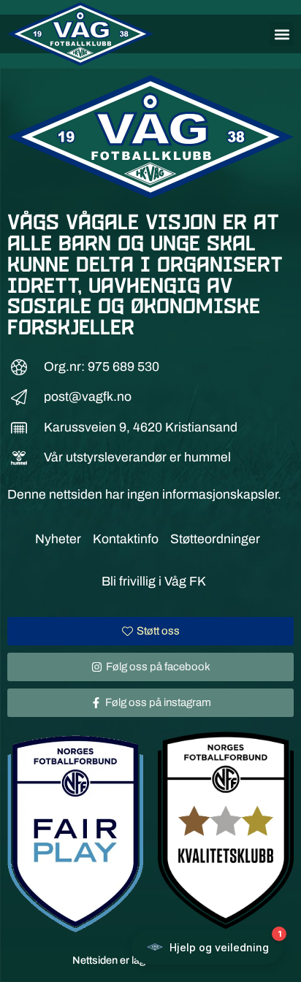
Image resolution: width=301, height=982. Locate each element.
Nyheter (58, 539)
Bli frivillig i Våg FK (154, 581)
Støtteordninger (215, 539)
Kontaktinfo (126, 539)
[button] (282, 34)
